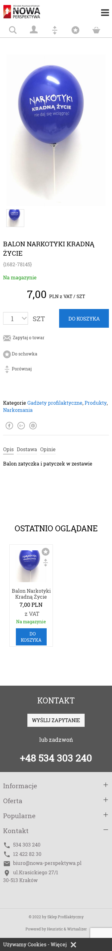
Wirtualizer (77, 928)
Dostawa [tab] (27, 449)
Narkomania (18, 410)
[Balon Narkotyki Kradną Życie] (31, 567)
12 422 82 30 (27, 854)
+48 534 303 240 (56, 757)
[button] (73, 945)
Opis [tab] (8, 449)
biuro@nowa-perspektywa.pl (47, 863)
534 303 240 (26, 844)
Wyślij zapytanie (56, 720)
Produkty (96, 402)
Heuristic (55, 928)
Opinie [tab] (48, 449)
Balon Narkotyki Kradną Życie (31, 593)
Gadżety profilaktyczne (54, 402)
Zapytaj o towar (28, 337)
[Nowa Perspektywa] (28, 9)
